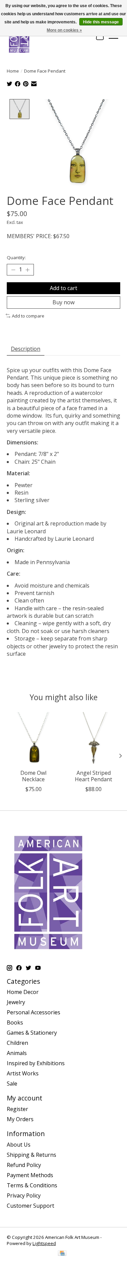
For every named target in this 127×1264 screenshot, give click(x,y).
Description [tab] (25, 348)
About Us (18, 1144)
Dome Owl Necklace (33, 776)
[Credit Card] (62, 1253)
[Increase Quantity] (27, 269)
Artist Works (23, 1073)
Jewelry (16, 1002)
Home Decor (23, 992)
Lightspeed (44, 1243)
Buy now (63, 302)
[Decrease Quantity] (13, 269)
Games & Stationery (32, 1032)
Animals (17, 1053)
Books (15, 1022)
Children (17, 1043)
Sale (12, 1083)
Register (17, 1109)
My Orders (20, 1119)
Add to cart (63, 288)
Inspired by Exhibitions (36, 1063)
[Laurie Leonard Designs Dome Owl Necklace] (33, 739)
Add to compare (28, 316)
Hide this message (101, 22)
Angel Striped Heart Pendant (93, 776)
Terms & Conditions (32, 1185)
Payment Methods (30, 1175)
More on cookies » (64, 30)
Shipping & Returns (31, 1154)
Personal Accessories (33, 1012)
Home (13, 71)
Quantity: (16, 257)
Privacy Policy (24, 1195)
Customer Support (30, 1205)
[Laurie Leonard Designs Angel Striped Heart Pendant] (94, 739)
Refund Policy (24, 1165)
